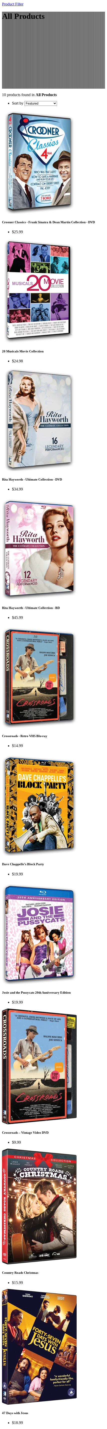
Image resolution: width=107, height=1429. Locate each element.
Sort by (17, 103)
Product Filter (12, 4)
